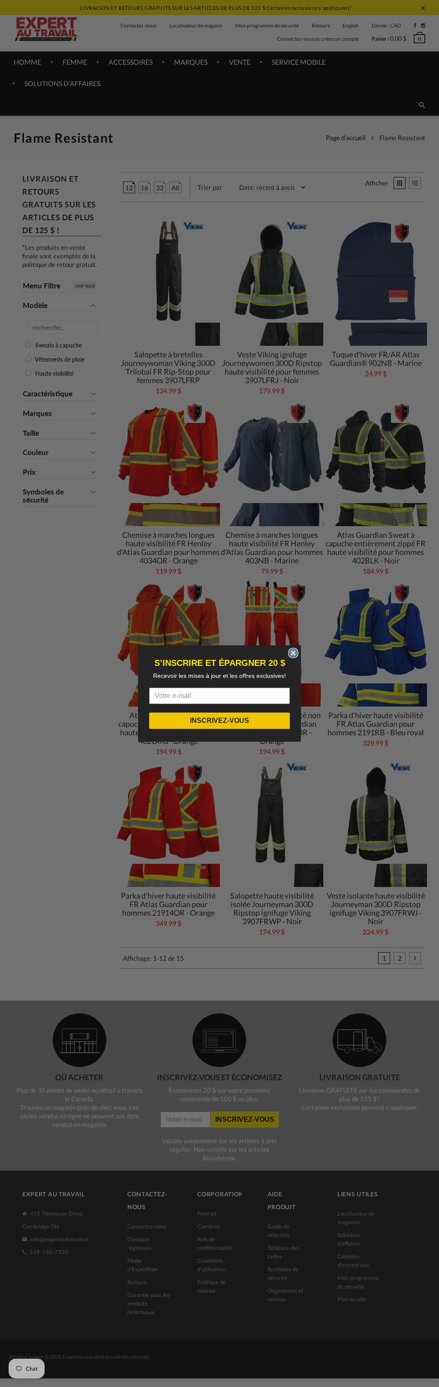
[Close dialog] (293, 653)
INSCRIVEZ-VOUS (219, 720)
